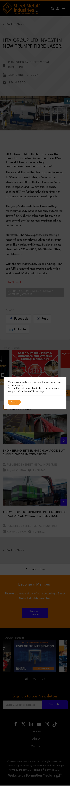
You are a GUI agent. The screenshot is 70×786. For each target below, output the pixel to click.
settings (40, 391)
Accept (14, 402)
